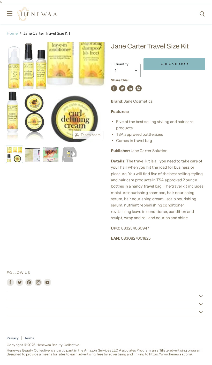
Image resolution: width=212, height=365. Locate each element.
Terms (29, 338)
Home (12, 33)
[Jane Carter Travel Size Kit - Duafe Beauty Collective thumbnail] (14, 154)
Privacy (13, 338)
